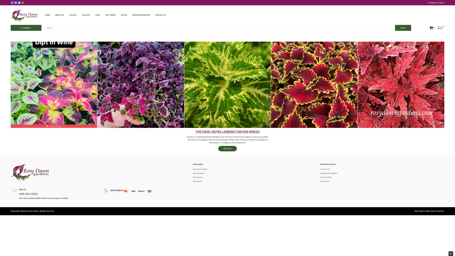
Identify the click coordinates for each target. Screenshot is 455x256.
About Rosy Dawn (200, 169)
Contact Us (325, 169)
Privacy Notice (326, 177)
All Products (197, 177)
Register (433, 3)
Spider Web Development (434, 211)
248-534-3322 (28, 194)
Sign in (441, 3)
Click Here (228, 149)
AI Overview (197, 181)
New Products (198, 173)
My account (325, 181)
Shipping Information (328, 173)
